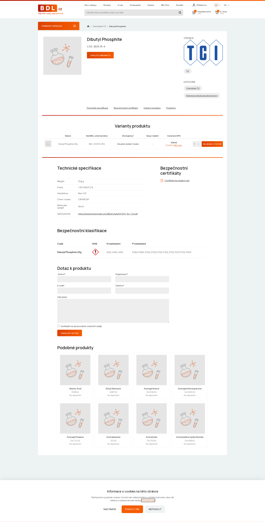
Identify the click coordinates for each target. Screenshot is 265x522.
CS (225, 5)
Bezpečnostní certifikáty (126, 108)
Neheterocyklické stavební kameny (202, 95)
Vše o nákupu (90, 5)
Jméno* (61, 274)
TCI (187, 71)
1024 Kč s (174, 145)
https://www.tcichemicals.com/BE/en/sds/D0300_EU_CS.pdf (108, 213)
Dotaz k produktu (152, 108)
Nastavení (110, 509)
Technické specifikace (97, 108)
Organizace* (121, 274)
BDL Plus (165, 5)
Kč (216, 5)
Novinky (107, 5)
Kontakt (179, 5)
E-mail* (60, 285)
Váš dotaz (62, 297)
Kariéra (151, 5)
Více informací (148, 500)
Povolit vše (132, 509)
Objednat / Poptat (212, 144)
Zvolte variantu (100, 55)
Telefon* (119, 285)
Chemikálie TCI (99, 26)
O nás (120, 5)
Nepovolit (155, 509)
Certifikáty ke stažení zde (177, 180)
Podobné (171, 108)
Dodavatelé (135, 5)
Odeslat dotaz (70, 333)
